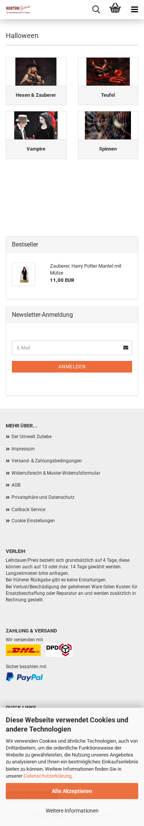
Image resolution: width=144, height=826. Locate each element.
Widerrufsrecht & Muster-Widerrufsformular (56, 473)
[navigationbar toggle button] (134, 9)
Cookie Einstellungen (33, 520)
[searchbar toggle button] (96, 9)
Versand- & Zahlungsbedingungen (47, 460)
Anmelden (72, 366)
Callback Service (28, 509)
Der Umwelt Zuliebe (31, 436)
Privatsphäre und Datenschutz (43, 497)
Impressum (23, 449)
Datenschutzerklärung (47, 776)
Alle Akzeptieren (72, 791)
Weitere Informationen (72, 811)
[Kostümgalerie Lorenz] (15, 9)
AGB (16, 485)
